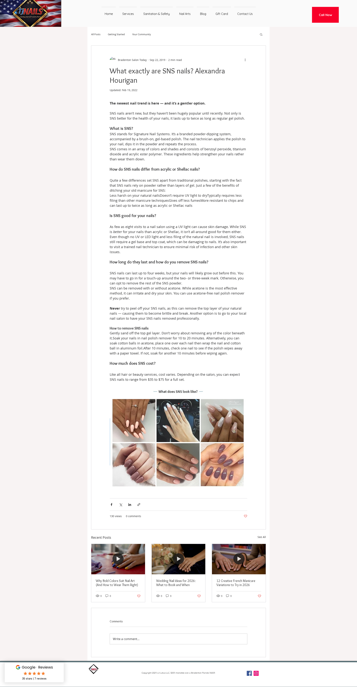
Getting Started (116, 34)
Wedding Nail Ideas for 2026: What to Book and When (176, 583)
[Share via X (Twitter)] (120, 504)
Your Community (141, 34)
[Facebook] (249, 673)
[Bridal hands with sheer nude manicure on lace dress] (178, 559)
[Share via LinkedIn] (129, 504)
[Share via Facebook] (111, 504)
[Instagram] (256, 673)
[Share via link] (139, 504)
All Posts (95, 34)
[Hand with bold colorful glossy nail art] (118, 559)
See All (262, 537)
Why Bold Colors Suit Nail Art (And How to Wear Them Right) (117, 583)
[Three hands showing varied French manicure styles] (239, 559)
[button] (261, 34)
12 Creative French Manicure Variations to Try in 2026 (235, 583)
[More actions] (245, 60)
